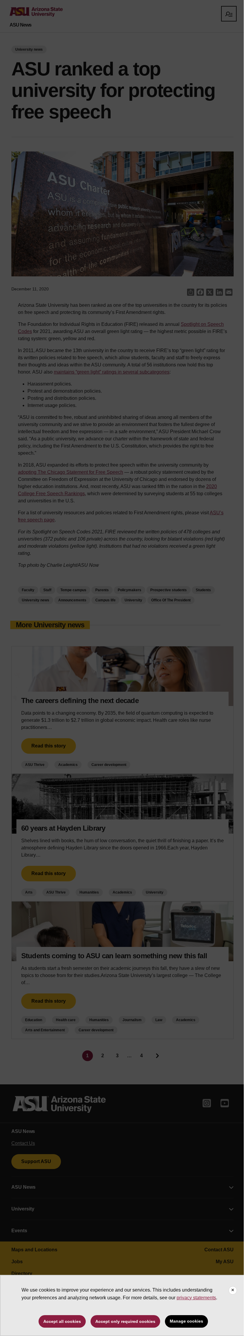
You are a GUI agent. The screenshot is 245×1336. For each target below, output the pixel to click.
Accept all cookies (62, 1321)
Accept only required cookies (125, 1321)
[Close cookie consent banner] (233, 1290)
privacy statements (196, 1297)
